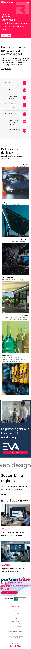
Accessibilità (15, 614)
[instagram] (13, 646)
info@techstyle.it (17, 623)
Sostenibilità (15, 612)
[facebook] (11, 646)
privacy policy (15, 643)
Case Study (15, 616)
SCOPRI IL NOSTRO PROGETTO (15, 453)
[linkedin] (18, 646)
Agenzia (15, 610)
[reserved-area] (20, 646)
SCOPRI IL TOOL (9, 593)
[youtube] (15, 646)
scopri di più (6, 35)
